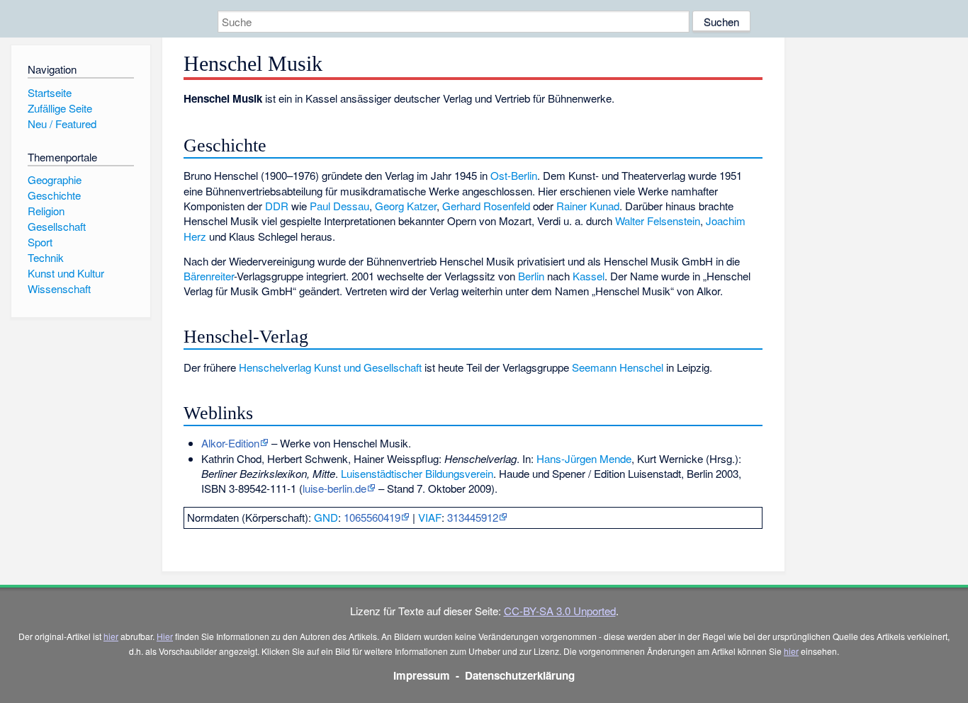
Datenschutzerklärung (520, 675)
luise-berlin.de (334, 488)
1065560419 (372, 517)
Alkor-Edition (230, 442)
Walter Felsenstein (657, 220)
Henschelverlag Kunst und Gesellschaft (330, 367)
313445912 (472, 517)
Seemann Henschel (617, 367)
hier (110, 636)
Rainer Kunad (587, 205)
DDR (276, 205)
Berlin (531, 275)
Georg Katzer (406, 205)
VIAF (429, 517)
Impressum (421, 675)
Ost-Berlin (513, 175)
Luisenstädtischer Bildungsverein (417, 473)
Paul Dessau (339, 205)
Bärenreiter (209, 275)
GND (326, 517)
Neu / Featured (62, 123)
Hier (165, 636)
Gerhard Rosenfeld (486, 205)
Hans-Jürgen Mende (583, 458)
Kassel (588, 275)
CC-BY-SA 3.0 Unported (560, 610)
